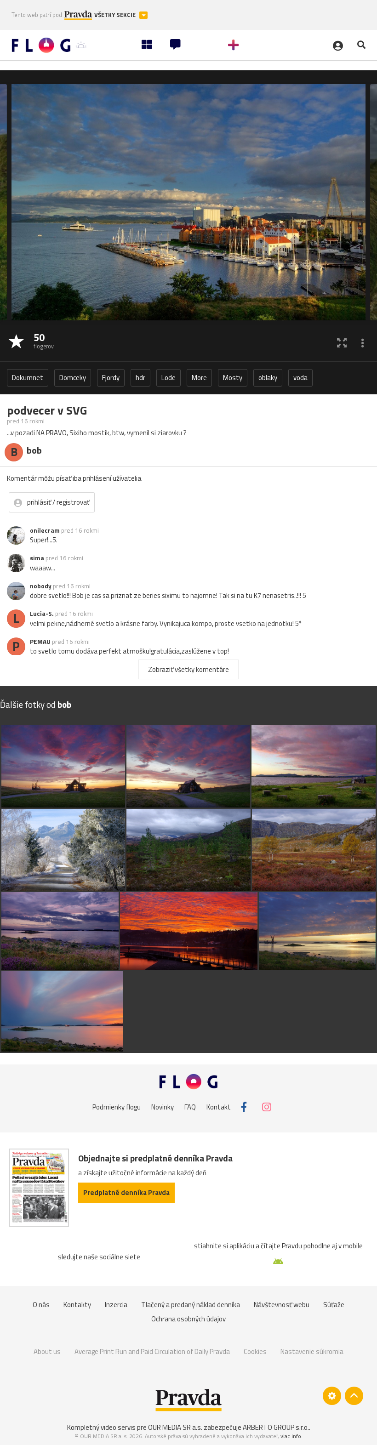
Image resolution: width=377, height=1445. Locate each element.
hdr (140, 377)
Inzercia (116, 1304)
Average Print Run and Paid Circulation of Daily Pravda (152, 1351)
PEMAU (40, 641)
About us (47, 1351)
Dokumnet (27, 377)
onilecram (45, 530)
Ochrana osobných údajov (188, 1319)
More (199, 377)
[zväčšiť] (342, 342)
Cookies (255, 1351)
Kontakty (77, 1304)
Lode (168, 377)
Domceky (72, 377)
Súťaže (333, 1304)
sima (37, 558)
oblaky (267, 377)
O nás (41, 1304)
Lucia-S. (42, 613)
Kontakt (218, 1107)
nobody (40, 586)
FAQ (190, 1107)
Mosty (232, 377)
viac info (290, 1436)
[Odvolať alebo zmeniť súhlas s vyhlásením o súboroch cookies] (332, 1396)
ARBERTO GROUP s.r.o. (276, 1427)
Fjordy (111, 377)
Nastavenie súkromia (311, 1351)
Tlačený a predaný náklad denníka (190, 1304)
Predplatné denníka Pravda (126, 1192)
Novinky (162, 1107)
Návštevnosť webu (281, 1304)
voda (300, 377)
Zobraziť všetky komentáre (188, 669)
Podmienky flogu (116, 1107)
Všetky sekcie (115, 15)
